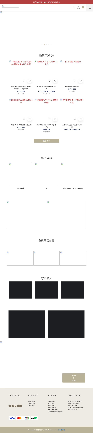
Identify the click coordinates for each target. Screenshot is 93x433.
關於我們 (31, 401)
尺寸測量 (51, 403)
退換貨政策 (52, 407)
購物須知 (51, 401)
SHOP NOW (74, 378)
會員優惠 (31, 405)
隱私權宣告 (61, 430)
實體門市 (31, 403)
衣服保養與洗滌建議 (55, 411)
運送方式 (51, 405)
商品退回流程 (53, 409)
